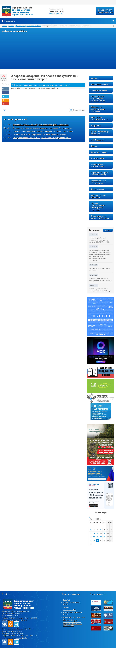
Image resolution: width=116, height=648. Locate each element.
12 (97, 533)
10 (90, 533)
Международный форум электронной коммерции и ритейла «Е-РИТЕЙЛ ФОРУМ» (99, 240)
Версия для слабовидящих (105, 11)
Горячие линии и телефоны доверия (98, 165)
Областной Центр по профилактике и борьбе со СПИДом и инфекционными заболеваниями (72, 623)
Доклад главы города (99, 152)
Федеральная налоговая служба (74, 617)
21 (104, 537)
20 (101, 537)
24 (90, 540)
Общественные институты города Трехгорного (98, 109)
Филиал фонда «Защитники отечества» (100, 118)
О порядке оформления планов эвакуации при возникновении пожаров (42, 85)
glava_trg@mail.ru (21, 620)
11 (94, 533)
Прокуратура (95, 125)
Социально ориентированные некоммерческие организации (98, 206)
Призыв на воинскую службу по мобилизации (100, 217)
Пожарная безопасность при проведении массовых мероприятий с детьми (42, 138)
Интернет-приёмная (56, 14)
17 (90, 537)
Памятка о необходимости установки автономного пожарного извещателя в (43, 131)
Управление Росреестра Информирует (100, 133)
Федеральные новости (99, 84)
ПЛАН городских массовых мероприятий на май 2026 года (100, 290)
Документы (95, 78)
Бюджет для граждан (99, 90)
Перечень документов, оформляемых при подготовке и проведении (39, 134)
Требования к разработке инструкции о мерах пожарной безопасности (40, 125)
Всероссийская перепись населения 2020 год (100, 173)
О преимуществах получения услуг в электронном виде (98, 98)
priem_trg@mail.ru (21, 638)
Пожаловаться (79, 110)
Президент (66, 600)
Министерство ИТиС (69, 610)
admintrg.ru (22, 11)
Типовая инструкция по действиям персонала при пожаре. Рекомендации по (42, 128)
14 (104, 533)
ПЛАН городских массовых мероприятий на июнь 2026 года (100, 280)
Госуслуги (66, 607)
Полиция (94, 146)
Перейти (107, 230)
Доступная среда (97, 189)
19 (97, 537)
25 (94, 540)
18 (94, 537)
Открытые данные (98, 158)
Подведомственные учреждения (98, 196)
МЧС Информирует (98, 140)
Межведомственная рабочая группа (98, 182)
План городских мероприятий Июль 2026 (99, 269)
